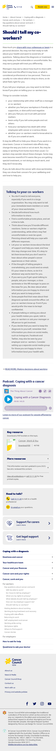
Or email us (15, 507)
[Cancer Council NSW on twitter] (34, 703)
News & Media (10, 674)
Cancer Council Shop (13, 679)
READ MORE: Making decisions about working (26, 369)
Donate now (42, 7)
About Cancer (15, 17)
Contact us (9, 683)
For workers (27, 20)
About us (8, 670)
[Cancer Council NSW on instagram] (42, 703)
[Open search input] (32, 7)
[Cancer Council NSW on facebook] (27, 703)
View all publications (15, 476)
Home (5, 17)
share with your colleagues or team (33, 47)
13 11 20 (19, 7)
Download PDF (24, 445)
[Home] (7, 6)
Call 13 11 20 (16, 499)
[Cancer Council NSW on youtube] (49, 703)
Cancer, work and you (11, 20)
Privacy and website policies (16, 692)
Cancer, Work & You (28, 440)
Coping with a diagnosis (33, 17)
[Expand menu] (53, 7)
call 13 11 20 (31, 476)
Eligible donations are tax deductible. (23, 744)
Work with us (10, 687)
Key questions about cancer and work (18, 23)
